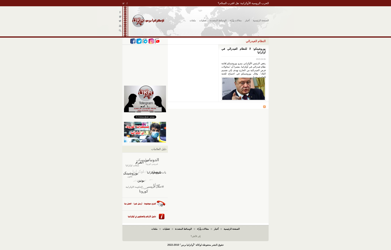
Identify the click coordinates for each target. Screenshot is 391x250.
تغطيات (202, 20)
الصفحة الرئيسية (261, 20)
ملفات (193, 20)
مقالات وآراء (236, 20)
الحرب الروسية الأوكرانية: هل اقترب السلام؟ (243, 3)
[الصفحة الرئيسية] (148, 21)
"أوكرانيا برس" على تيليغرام (120, 17)
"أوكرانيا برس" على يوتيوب (120, 26)
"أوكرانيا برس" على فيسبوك (120, 12)
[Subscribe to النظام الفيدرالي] (264, 107)
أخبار (247, 20)
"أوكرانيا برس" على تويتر (120, 21)
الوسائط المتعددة (218, 20)
